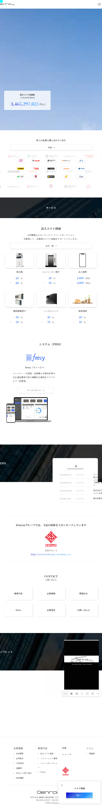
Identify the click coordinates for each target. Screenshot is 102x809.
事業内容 (42, 748)
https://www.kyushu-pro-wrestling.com (51, 554)
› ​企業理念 (18, 758)
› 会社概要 (18, 753)
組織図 (19, 768)
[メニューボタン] (99, 4)
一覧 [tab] (75, 466)
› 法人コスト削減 (45, 753)
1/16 (65, 694)
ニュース (66, 754)
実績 (64, 747)
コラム (89, 748)
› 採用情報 (18, 777)
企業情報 (18, 748)
